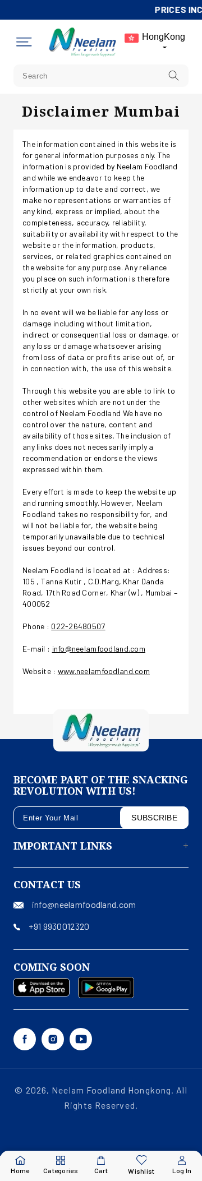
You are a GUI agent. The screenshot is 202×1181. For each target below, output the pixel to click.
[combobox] (101, 75)
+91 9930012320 (59, 926)
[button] (24, 42)
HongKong (163, 36)
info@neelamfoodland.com (98, 648)
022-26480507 (78, 626)
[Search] (174, 75)
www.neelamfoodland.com (104, 671)
